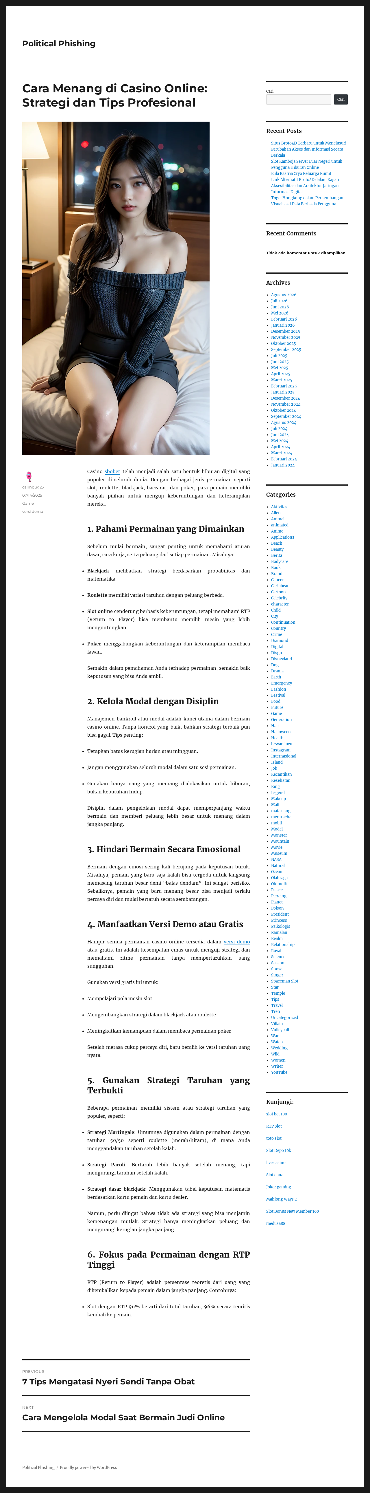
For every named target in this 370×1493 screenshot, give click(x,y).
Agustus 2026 (284, 294)
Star (275, 987)
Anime (277, 531)
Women (278, 1060)
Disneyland (281, 658)
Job (274, 768)
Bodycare (279, 561)
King (275, 786)
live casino (276, 1162)
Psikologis (280, 926)
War (275, 1035)
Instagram (281, 750)
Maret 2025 (281, 380)
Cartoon (278, 592)
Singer (277, 975)
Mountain (280, 841)
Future (277, 707)
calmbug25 (33, 487)
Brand (276, 573)
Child (276, 610)
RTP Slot (274, 1126)
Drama (277, 671)
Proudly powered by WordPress (88, 1467)
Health (277, 737)
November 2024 (285, 404)
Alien (276, 513)
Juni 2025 (280, 361)
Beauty (277, 549)
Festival (278, 695)
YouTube (279, 1072)
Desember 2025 (285, 331)
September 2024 (286, 416)
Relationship (283, 944)
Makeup (278, 798)
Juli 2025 (279, 355)
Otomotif (279, 883)
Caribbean (280, 585)
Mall (275, 804)
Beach (276, 543)
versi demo (237, 942)
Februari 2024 (284, 459)
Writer (277, 1066)
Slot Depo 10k (278, 1150)
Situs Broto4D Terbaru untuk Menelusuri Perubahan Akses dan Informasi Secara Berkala (308, 149)
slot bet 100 (276, 1114)
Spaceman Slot (284, 981)
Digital (277, 646)
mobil (276, 823)
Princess (279, 920)
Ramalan (279, 932)
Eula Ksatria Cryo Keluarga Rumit (301, 173)
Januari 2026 (283, 325)
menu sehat (282, 817)
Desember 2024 (285, 398)
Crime (276, 634)
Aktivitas (279, 506)
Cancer (277, 579)
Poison (277, 908)
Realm (277, 938)
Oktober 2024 (283, 410)
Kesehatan (281, 780)
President (280, 914)
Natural (278, 865)
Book (276, 567)
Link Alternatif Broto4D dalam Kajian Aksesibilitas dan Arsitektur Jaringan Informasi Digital (305, 185)
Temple (278, 993)
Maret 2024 (281, 453)
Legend (278, 792)
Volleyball (280, 1029)
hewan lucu (281, 744)
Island (277, 762)
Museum (279, 853)
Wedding (279, 1048)
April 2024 (280, 446)
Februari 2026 (284, 319)
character (280, 604)
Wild (275, 1054)
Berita (276, 555)
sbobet (112, 471)
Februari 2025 (284, 386)
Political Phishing (59, 43)
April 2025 (280, 374)
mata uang (281, 810)
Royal (276, 950)
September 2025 (286, 349)
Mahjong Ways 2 (281, 1199)
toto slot (274, 1138)
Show (276, 969)
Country (278, 628)
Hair (275, 725)
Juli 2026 (279, 301)
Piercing (278, 896)
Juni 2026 (280, 307)
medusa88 (275, 1223)
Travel (277, 1005)
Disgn (276, 652)
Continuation (283, 622)
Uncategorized (284, 1017)
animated (279, 525)
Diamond (279, 640)
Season (277, 962)
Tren (275, 1011)
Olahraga (279, 877)
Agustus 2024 (283, 422)
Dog (275, 665)
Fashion (278, 689)
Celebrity (279, 598)
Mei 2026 (279, 313)
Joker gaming (278, 1187)
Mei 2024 (279, 440)
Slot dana (274, 1174)
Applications (282, 537)
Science (278, 956)
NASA (276, 859)
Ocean (276, 871)
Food (275, 701)
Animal (277, 519)
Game (28, 503)
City (274, 616)
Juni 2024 (280, 434)
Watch (277, 1042)
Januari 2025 (283, 392)
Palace (277, 890)
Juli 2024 (279, 428)
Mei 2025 (279, 367)
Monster (279, 835)
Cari (269, 91)
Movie (276, 847)
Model (277, 829)
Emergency (281, 683)
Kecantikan (281, 774)
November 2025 (285, 337)
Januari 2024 (283, 465)
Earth (276, 677)
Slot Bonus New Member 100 (292, 1211)
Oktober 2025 (283, 343)
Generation (281, 719)
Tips (275, 999)
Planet (277, 902)
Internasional (283, 756)
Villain (277, 1023)
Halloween (281, 731)
